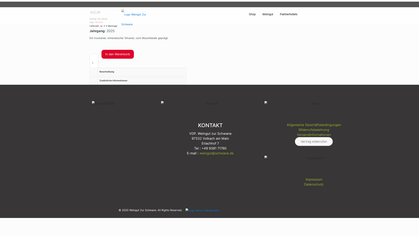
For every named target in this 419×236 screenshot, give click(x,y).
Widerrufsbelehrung (314, 130)
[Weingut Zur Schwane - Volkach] (134, 13)
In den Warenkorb (117, 54)
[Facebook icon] (279, 210)
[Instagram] (274, 4)
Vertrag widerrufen (314, 141)
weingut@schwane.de (217, 153)
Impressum (314, 179)
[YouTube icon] (286, 210)
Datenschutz (314, 184)
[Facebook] (280, 4)
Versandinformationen (314, 135)
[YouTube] (285, 4)
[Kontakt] (290, 4)
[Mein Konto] (296, 4)
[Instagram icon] (294, 210)
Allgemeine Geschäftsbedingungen (314, 125)
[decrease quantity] (91, 51)
